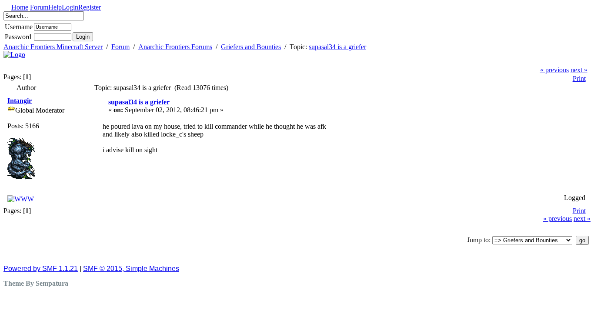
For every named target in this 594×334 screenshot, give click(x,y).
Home (19, 7)
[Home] (14, 54)
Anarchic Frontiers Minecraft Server (53, 46)
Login (70, 7)
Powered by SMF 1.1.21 (40, 268)
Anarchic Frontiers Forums (175, 46)
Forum (39, 7)
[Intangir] (20, 199)
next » (579, 69)
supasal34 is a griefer (337, 46)
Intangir (19, 100)
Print (579, 78)
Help (55, 7)
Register (89, 7)
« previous (554, 69)
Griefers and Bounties (251, 46)
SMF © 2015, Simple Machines (131, 268)
